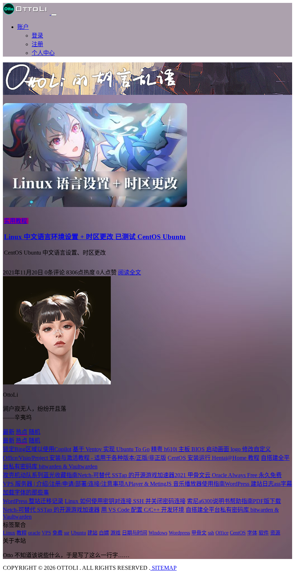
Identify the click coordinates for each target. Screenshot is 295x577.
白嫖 (104, 533)
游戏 (115, 533)
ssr (66, 533)
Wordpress (179, 533)
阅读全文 (129, 272)
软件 (264, 533)
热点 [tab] (21, 432)
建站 (92, 533)
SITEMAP (163, 568)
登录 (37, 35)
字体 (252, 533)
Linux (9, 533)
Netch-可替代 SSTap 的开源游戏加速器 (126, 475)
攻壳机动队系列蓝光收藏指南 (40, 475)
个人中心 (43, 53)
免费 (58, 533)
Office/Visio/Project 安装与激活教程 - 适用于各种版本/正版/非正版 (84, 458)
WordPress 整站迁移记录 (33, 501)
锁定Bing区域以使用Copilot (37, 449)
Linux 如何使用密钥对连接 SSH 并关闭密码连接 (125, 501)
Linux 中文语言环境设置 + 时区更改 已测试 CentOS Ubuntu (95, 237)
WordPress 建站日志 (249, 484)
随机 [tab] (34, 432)
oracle (34, 533)
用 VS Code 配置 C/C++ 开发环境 (142, 510)
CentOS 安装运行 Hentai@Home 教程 (213, 458)
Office (221, 533)
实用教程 (15, 221)
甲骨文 (198, 533)
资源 (275, 533)
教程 (22, 533)
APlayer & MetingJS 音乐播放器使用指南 (174, 484)
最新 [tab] (8, 432)
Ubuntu (78, 533)
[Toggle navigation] (54, 15)
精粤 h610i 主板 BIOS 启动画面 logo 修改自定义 (211, 449)
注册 (37, 44)
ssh (211, 533)
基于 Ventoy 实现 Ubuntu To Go (111, 449)
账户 (23, 27)
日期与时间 (134, 533)
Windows (158, 533)
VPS (46, 533)
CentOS (238, 533)
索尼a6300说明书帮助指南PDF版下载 (234, 501)
